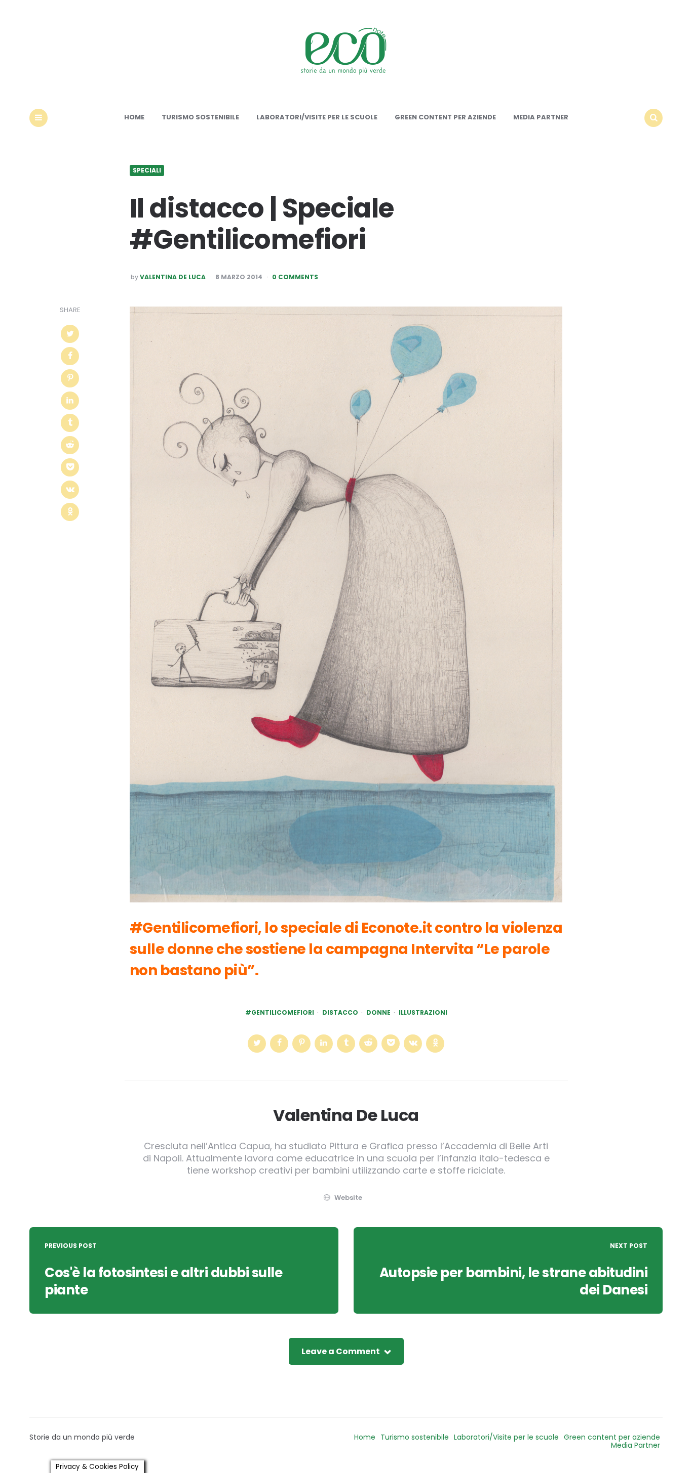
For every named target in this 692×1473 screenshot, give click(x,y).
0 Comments (295, 277)
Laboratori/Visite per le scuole (316, 117)
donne (378, 1012)
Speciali (147, 170)
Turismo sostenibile (200, 117)
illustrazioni (423, 1012)
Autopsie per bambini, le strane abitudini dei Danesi (513, 1281)
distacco (340, 1012)
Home (134, 117)
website (348, 1197)
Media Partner (540, 117)
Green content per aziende (445, 117)
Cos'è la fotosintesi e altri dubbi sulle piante (163, 1281)
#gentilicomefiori (279, 1012)
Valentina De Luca (173, 277)
